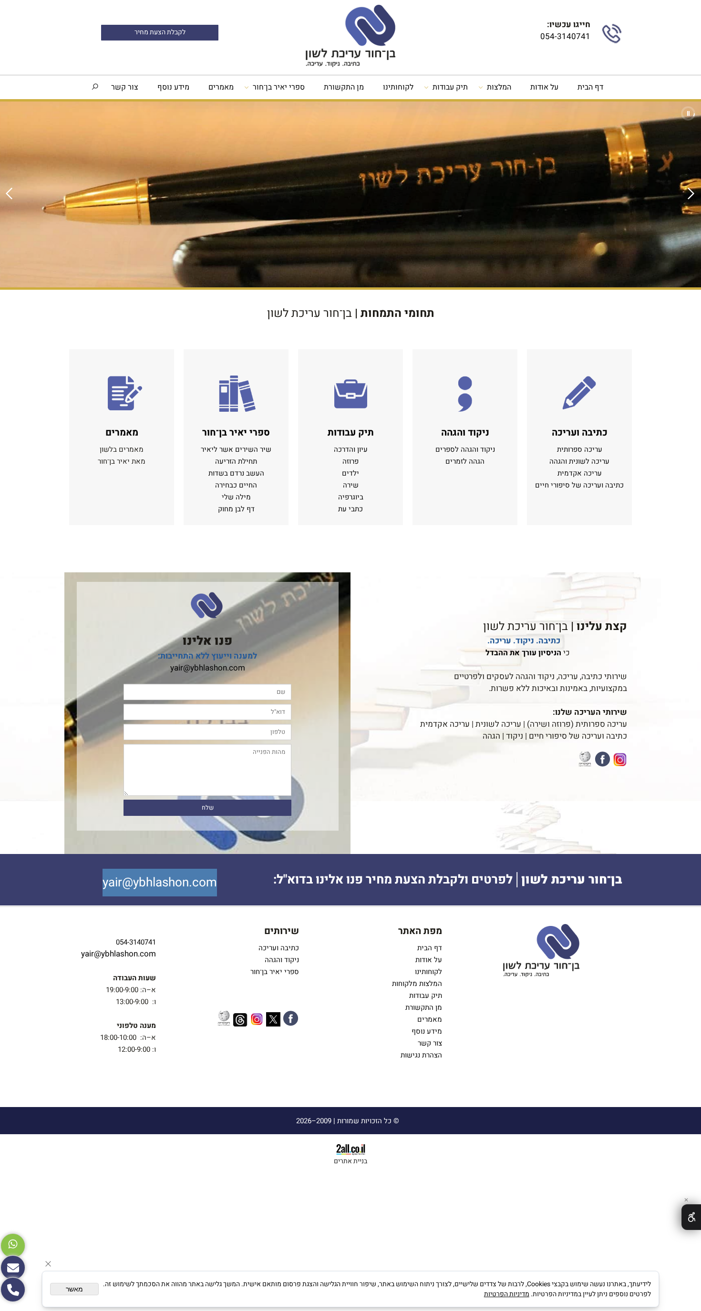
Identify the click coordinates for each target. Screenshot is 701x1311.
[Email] (13, 1268)
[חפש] (95, 87)
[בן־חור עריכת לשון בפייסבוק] (290, 1020)
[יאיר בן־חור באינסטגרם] (256, 1021)
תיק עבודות (450, 87)
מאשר (74, 1289)
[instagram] (620, 761)
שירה (351, 485)
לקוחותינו (398, 87)
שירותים (281, 931)
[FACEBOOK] (602, 761)
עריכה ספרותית (579, 449)
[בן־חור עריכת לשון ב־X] (273, 1021)
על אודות (544, 87)
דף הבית (590, 87)
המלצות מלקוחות (415, 983)
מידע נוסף (173, 87)
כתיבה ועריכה (278, 948)
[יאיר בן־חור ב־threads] (240, 1021)
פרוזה (350, 461)
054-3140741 (564, 36)
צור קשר (124, 87)
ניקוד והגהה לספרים (465, 449)
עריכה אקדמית (579, 473)
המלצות (499, 87)
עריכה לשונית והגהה (579, 461)
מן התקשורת (344, 87)
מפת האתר (420, 931)
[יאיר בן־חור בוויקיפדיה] (584, 760)
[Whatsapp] (13, 1246)
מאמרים (221, 87)
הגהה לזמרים (465, 461)
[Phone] (13, 1290)
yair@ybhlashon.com (207, 668)
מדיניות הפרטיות (506, 1294)
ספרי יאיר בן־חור (279, 87)
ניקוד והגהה (281, 960)
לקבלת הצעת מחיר (160, 32)
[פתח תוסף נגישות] (691, 1217)
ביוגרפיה (350, 497)
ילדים (350, 473)
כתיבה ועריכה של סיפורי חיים (579, 485)
